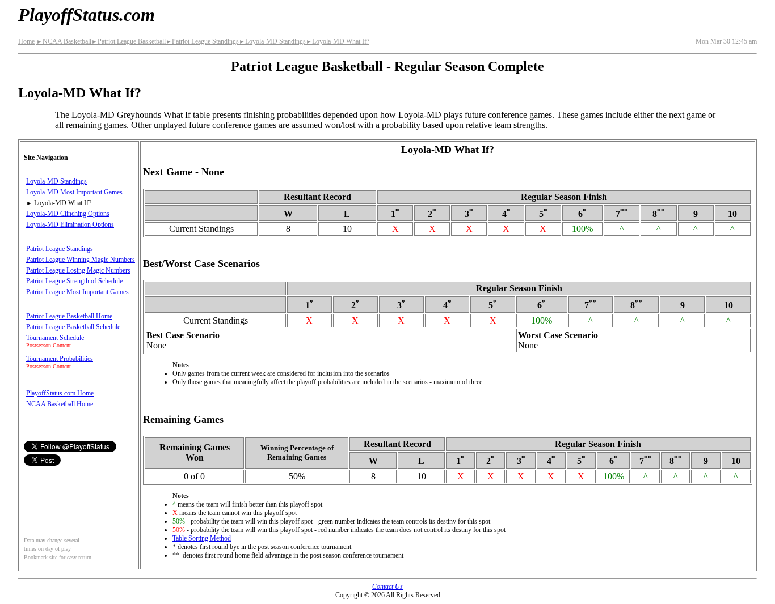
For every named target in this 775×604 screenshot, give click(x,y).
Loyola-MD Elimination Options (70, 224)
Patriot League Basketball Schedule (73, 327)
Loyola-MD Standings (272, 41)
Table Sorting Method (201, 538)
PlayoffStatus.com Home (60, 393)
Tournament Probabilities (59, 359)
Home (26, 41)
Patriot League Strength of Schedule (74, 281)
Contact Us (387, 586)
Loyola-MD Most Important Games (74, 192)
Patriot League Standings (202, 41)
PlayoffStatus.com (86, 15)
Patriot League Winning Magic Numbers (80, 259)
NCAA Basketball (63, 41)
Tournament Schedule (55, 338)
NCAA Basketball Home (59, 404)
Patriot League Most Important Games (77, 292)
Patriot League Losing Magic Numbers (78, 270)
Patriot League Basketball (128, 41)
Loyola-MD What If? (337, 41)
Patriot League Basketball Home (69, 316)
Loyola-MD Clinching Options (67, 214)
